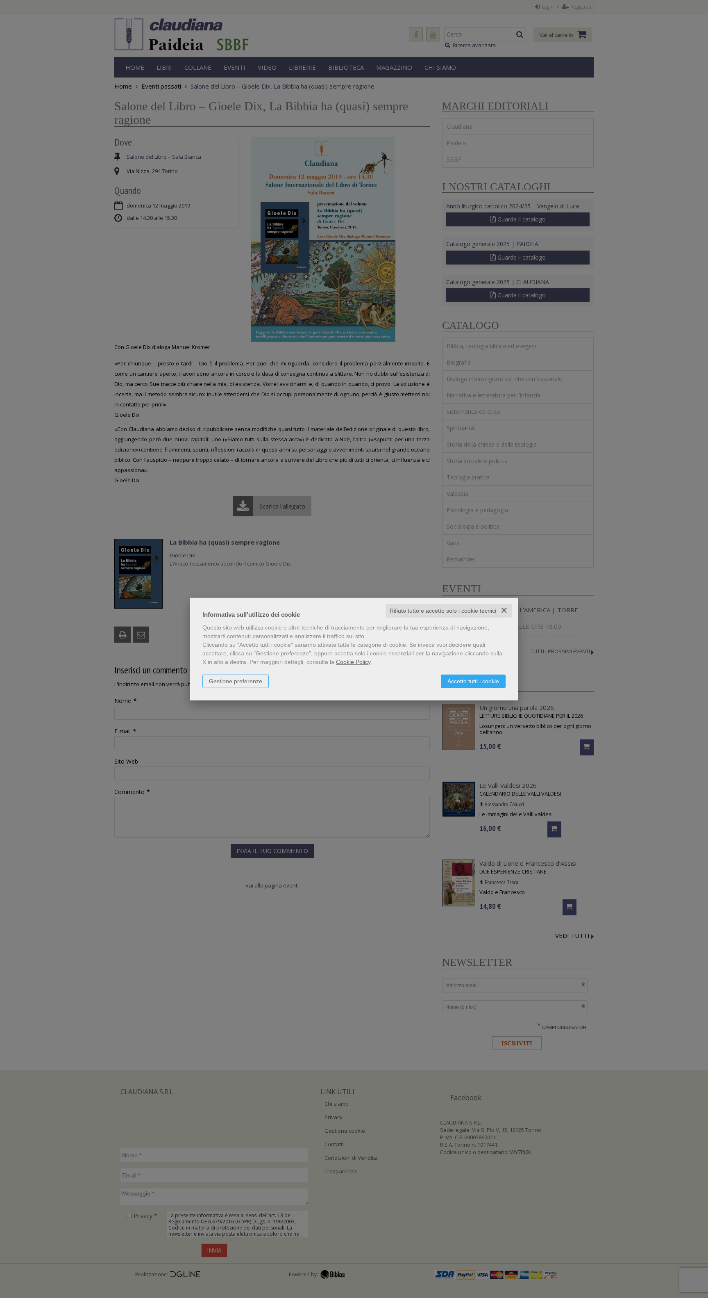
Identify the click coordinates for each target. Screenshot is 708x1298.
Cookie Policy (353, 662)
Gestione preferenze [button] (235, 681)
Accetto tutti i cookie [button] (473, 681)
